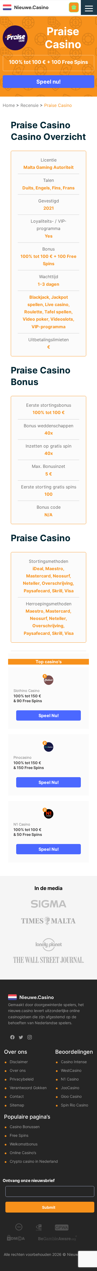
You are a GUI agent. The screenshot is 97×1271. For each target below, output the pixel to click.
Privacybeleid (22, 1079)
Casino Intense (74, 1061)
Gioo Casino (71, 1096)
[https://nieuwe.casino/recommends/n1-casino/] (48, 814)
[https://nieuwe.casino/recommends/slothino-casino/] (48, 680)
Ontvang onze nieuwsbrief (29, 1180)
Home (9, 105)
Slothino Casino (26, 690)
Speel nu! (48, 81)
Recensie (29, 105)
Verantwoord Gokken (28, 1087)
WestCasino (71, 1070)
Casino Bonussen (25, 1126)
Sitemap (17, 1105)
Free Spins (19, 1135)
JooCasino (70, 1087)
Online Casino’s (23, 1152)
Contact (17, 1096)
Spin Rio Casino (74, 1105)
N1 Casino (21, 824)
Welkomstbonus (23, 1144)
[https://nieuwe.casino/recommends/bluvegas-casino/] (48, 747)
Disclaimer (19, 1061)
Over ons (18, 1070)
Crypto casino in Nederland (34, 1161)
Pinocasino (22, 757)
